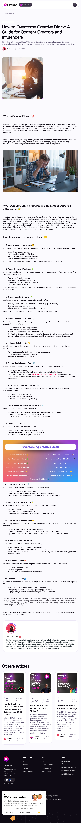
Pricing (25, 768)
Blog (24, 761)
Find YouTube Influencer (65, 762)
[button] (25, 5)
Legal (44, 761)
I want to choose (24, 812)
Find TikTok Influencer (68, 767)
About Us (26, 765)
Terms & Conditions (48, 765)
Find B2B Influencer (67, 774)
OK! (39, 812)
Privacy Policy (47, 768)
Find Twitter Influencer (68, 771)
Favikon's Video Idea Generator (45, 374)
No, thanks (9, 812)
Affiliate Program (28, 771)
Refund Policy (46, 771)
